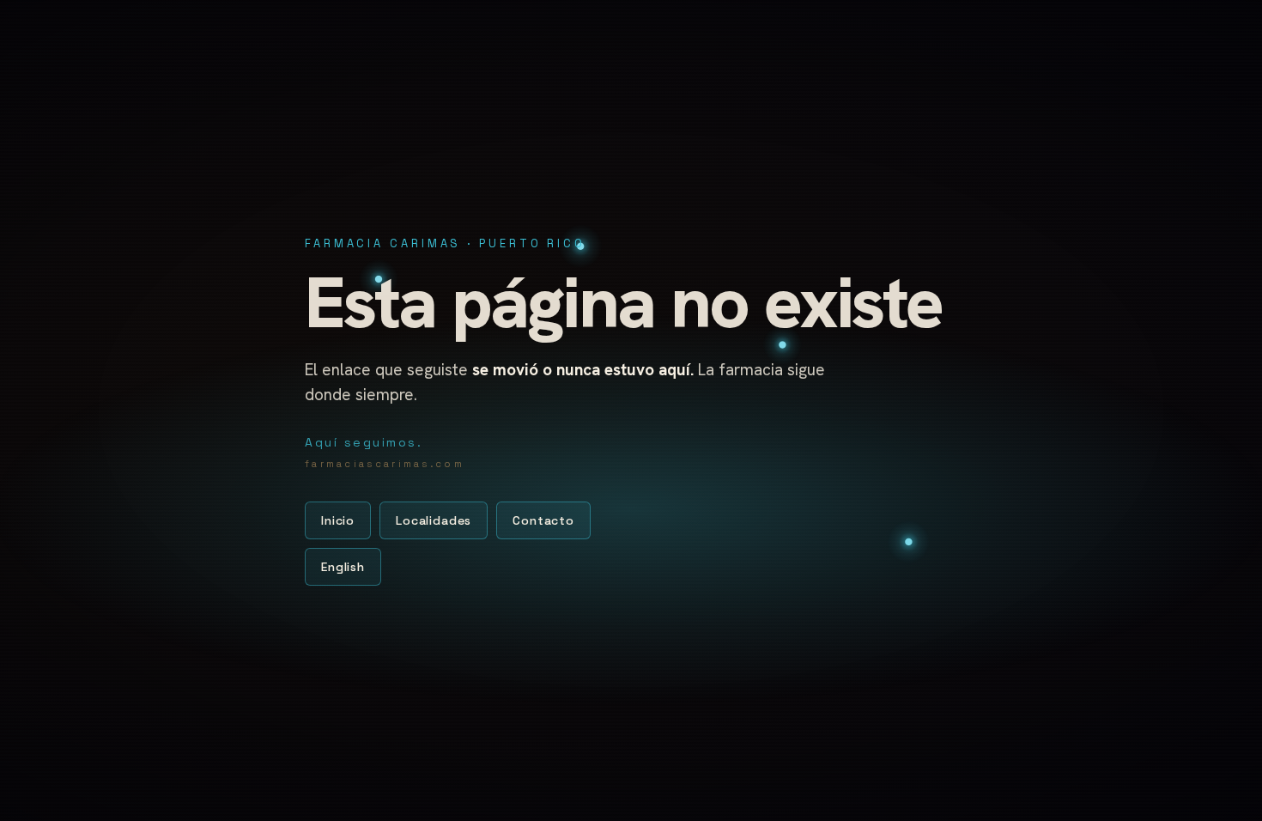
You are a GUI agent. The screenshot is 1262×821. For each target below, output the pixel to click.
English (343, 567)
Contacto (543, 520)
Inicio (338, 520)
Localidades (433, 520)
